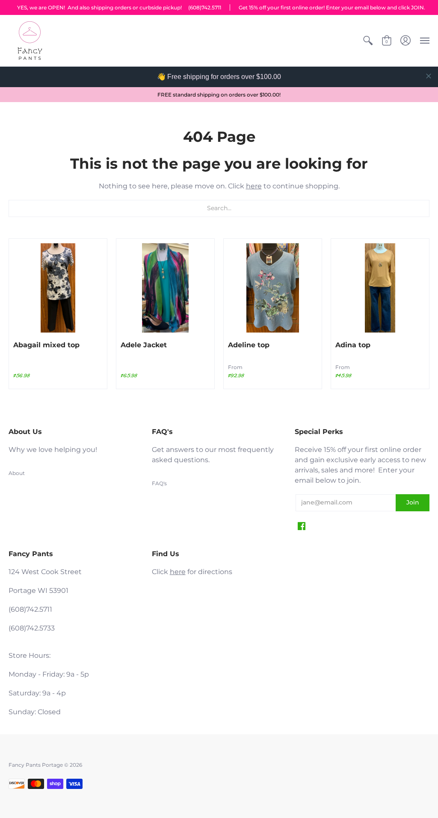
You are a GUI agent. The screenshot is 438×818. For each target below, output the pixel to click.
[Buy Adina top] (380, 287)
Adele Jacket (144, 345)
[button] (367, 40)
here (254, 186)
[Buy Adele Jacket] (165, 287)
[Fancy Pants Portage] (30, 40)
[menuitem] (367, 40)
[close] (428, 76)
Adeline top (248, 345)
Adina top (352, 345)
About (17, 473)
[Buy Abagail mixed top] (58, 287)
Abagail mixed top (46, 345)
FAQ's (159, 483)
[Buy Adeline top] (272, 287)
